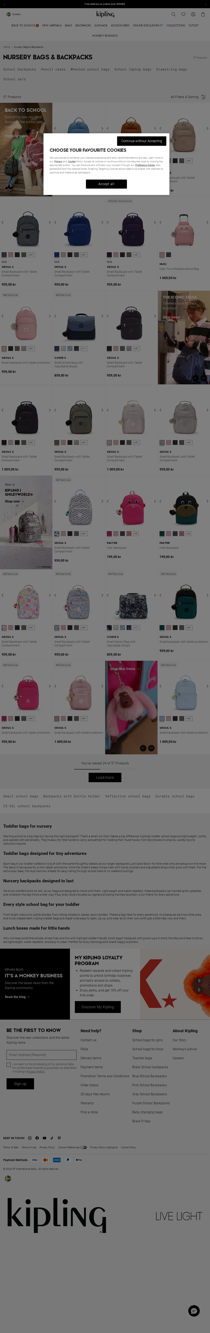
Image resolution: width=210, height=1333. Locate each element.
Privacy (58, 161)
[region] (106, 164)
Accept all (106, 184)
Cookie (72, 161)
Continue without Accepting (141, 141)
